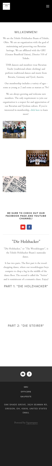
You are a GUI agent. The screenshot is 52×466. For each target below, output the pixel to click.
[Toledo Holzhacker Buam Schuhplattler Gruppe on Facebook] (29, 227)
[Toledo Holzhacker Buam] (22, 227)
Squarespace (32, 422)
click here (35, 110)
